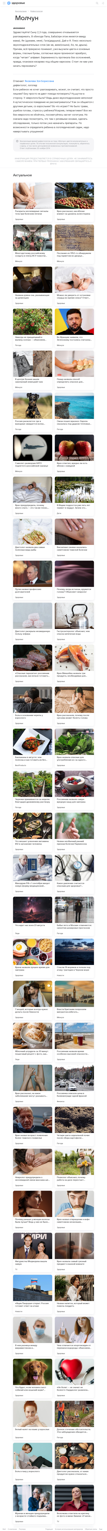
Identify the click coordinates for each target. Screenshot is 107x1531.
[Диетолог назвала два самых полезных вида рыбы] (32, 538)
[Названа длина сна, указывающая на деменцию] (32, 286)
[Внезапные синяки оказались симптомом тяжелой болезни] (74, 538)
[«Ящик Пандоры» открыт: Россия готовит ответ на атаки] (32, 1294)
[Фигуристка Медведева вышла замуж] (32, 1252)
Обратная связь (91, 1529)
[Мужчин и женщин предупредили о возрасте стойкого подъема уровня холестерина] (32, 1504)
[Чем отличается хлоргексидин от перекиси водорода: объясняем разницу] (74, 1336)
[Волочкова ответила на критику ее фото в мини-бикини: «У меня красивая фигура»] (74, 1504)
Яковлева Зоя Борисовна (39, 81)
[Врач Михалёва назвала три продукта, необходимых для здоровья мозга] (74, 664)
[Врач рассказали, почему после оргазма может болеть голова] (74, 706)
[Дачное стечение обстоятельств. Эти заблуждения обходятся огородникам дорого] (74, 1420)
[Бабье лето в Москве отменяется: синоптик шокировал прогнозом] (74, 916)
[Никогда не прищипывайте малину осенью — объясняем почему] (32, 328)
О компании (12, 1529)
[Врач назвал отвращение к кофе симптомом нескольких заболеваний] (74, 1210)
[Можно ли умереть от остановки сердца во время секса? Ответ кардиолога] (74, 286)
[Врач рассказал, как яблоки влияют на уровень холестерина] (74, 202)
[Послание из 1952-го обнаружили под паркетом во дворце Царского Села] (74, 244)
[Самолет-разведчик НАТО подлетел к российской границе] (32, 454)
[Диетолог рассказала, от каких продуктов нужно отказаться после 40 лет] (74, 1462)
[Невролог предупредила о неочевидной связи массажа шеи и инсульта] (32, 1168)
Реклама (22, 1529)
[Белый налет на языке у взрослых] (32, 1420)
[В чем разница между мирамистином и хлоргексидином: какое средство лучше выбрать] (32, 1336)
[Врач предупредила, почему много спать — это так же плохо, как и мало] (32, 496)
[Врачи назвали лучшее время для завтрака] (32, 958)
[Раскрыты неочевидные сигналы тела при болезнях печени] (32, 202)
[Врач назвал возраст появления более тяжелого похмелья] (32, 1126)
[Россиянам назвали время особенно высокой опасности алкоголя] (74, 1042)
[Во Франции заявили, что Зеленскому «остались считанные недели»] (74, 328)
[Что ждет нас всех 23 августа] (32, 916)
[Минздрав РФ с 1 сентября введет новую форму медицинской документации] (32, 874)
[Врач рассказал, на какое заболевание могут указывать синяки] (32, 1084)
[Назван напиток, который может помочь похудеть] (74, 1294)
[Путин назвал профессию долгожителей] (32, 580)
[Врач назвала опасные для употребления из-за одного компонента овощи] (74, 748)
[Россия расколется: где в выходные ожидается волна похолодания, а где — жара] (32, 412)
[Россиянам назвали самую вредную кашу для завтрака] (74, 790)
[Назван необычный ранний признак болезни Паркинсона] (74, 832)
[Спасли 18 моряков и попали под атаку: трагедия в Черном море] (74, 958)
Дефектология (36, 11)
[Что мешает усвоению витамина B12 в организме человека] (32, 832)
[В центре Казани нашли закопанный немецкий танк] (32, 370)
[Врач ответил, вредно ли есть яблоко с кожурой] (74, 454)
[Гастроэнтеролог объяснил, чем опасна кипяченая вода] (74, 622)
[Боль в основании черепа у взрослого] (32, 706)
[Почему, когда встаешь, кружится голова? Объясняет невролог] (74, 580)
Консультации (21, 11)
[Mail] (8, 3)
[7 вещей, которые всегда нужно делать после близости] (32, 1000)
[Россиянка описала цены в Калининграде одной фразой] (74, 1084)
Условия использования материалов (69, 1529)
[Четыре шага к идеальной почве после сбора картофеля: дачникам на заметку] (74, 1126)
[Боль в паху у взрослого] (32, 1462)
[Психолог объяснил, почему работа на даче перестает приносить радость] (74, 1168)
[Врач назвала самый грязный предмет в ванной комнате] (74, 1252)
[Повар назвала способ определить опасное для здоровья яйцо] (74, 370)
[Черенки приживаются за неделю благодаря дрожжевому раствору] (32, 790)
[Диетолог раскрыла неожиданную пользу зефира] (32, 622)
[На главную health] (17, 3)
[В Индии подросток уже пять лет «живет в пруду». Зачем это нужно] (74, 496)
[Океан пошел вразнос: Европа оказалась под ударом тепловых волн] (74, 412)
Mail (4, 1529)
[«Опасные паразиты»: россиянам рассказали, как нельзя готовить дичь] (32, 664)
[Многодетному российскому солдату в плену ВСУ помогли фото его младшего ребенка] (32, 244)
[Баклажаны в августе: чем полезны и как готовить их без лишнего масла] (32, 748)
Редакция (49, 1529)
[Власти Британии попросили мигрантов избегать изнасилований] (74, 1000)
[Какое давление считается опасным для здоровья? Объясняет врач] (74, 874)
